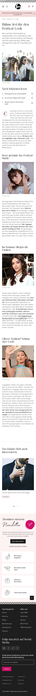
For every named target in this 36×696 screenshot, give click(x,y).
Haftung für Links (6, 683)
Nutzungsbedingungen (7, 676)
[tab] (16, 506)
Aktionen (5, 631)
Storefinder (24, 616)
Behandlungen (7, 624)
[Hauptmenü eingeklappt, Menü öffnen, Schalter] (3, 6)
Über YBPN (24, 613)
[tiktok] (13, 648)
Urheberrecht (21, 676)
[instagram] (4, 648)
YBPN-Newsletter (26, 627)
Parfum (4, 613)
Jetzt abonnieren (18, 541)
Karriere (23, 620)
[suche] (7, 6)
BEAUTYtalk (24, 624)
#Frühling (6, 497)
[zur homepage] (18, 6)
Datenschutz (21, 680)
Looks (16, 19)
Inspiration (10, 19)
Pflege (4, 620)
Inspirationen (6, 627)
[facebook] (8, 648)
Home (3, 19)
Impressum (21, 683)
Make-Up (5, 616)
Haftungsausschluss (7, 680)
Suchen (6, 669)
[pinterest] (17, 648)
